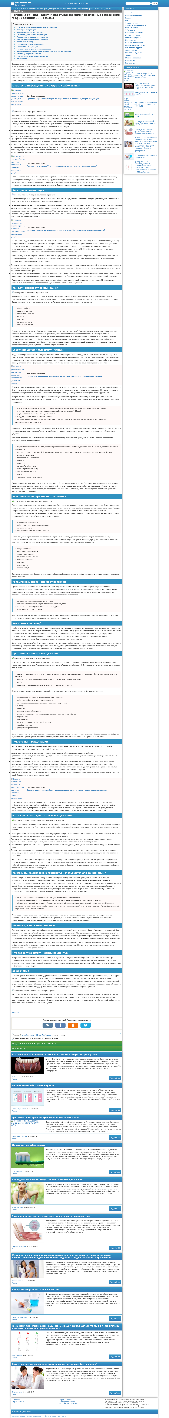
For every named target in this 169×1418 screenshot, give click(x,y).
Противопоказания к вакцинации (30, 44)
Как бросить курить (133, 48)
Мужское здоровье (133, 37)
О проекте (75, 3)
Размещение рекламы (67, 1401)
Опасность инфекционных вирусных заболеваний (37, 27)
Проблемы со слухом (134, 32)
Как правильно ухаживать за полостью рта (35, 1289)
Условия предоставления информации (27, 1416)
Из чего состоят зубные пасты (28, 1145)
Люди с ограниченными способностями (135, 26)
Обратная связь (18, 1401)
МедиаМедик (23, 2)
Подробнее (115, 1078)
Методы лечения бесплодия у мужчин (33, 1085)
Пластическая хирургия (135, 45)
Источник (16, 1012)
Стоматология (131, 23)
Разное (14, 1079)
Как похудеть (131, 63)
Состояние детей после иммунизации (32, 35)
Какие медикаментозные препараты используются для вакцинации (44, 51)
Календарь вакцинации (26, 30)
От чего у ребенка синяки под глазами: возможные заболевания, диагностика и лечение (64, 376)
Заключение (22, 59)
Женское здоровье (133, 58)
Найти (154, 3)
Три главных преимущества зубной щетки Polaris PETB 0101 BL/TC (47, 1117)
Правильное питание (134, 42)
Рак (126, 20)
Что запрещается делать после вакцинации (34, 49)
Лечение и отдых (132, 35)
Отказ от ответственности (55, 1416)
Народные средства (133, 15)
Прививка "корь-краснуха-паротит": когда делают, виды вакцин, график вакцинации (63, 99)
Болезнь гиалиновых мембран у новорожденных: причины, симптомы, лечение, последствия (67, 790)
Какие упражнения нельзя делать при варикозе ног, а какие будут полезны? (54, 1364)
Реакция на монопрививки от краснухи (32, 39)
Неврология (130, 40)
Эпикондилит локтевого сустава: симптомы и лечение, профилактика (51, 1216)
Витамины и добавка (134, 53)
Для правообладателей (68, 1403)
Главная (65, 3)
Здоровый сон (131, 50)
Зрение (128, 55)
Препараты (130, 60)
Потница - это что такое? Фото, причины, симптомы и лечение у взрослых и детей (62, 166)
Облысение (130, 30)
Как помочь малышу (25, 42)
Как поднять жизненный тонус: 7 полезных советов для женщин (47, 1179)
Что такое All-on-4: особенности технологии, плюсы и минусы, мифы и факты (54, 1054)
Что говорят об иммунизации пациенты (32, 56)
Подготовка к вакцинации (27, 47)
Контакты (85, 3)
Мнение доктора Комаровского (29, 54)
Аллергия (129, 13)
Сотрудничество (65, 1400)
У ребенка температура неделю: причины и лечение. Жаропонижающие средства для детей (66, 230)
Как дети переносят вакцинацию (30, 32)
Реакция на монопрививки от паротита (32, 37)
